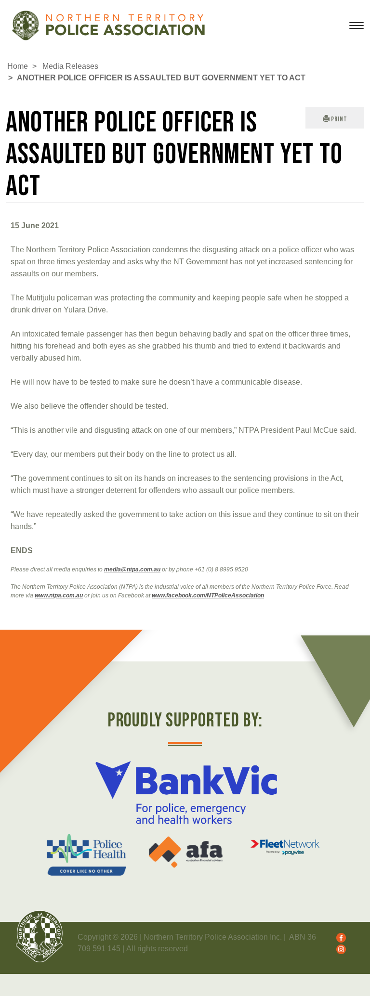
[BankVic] (185, 792)
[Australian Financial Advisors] (185, 852)
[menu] (356, 29)
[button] (334, 118)
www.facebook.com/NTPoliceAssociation (208, 595)
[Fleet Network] (285, 847)
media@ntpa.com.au (132, 569)
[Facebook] (338, 937)
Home (17, 66)
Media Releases (70, 66)
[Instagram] (338, 948)
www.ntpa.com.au (59, 595)
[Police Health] (86, 855)
